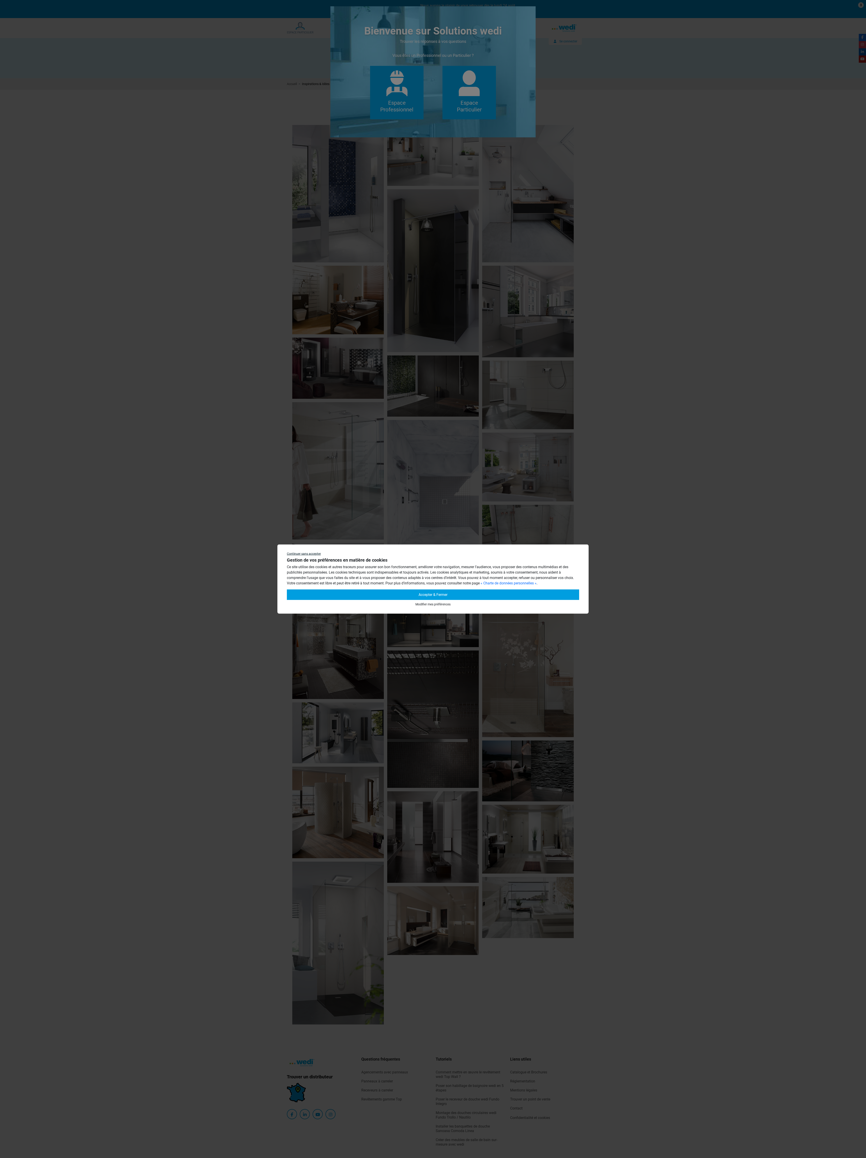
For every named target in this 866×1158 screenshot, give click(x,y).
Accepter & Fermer (433, 595)
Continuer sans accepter (304, 554)
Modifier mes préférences (433, 604)
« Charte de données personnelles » (509, 583)
